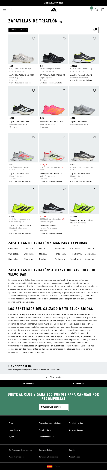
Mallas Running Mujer (43, 254)
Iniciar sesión (28, 384)
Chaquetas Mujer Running (28, 254)
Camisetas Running (13, 254)
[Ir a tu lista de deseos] (10, 9)
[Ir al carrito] (103, 9)
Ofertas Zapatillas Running (43, 259)
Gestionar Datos (45, 450)
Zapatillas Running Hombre (89, 254)
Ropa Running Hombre (76, 254)
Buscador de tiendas (47, 437)
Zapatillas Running (89, 249)
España (57, 466)
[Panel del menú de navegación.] (4, 9)
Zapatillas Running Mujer (89, 259)
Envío (11, 423)
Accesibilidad (74, 457)
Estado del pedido (76, 423)
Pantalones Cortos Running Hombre (60, 249)
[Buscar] (96, 9)
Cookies (72, 450)
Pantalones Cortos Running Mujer (60, 254)
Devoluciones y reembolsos (50, 423)
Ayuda (11, 437)
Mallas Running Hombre (43, 249)
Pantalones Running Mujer (75, 249)
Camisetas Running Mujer (28, 249)
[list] (49, 30)
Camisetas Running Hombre (13, 259)
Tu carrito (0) (78, 384)
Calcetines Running (13, 249)
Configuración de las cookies (20, 450)
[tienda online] (53, 10)
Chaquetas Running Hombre (28, 259)
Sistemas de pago (76, 430)
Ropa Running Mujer (76, 259)
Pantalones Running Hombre (60, 259)
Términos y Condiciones (48, 457)
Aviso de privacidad (16, 457)
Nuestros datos (45, 430)
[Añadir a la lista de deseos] (33, 39)
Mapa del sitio (14, 430)
